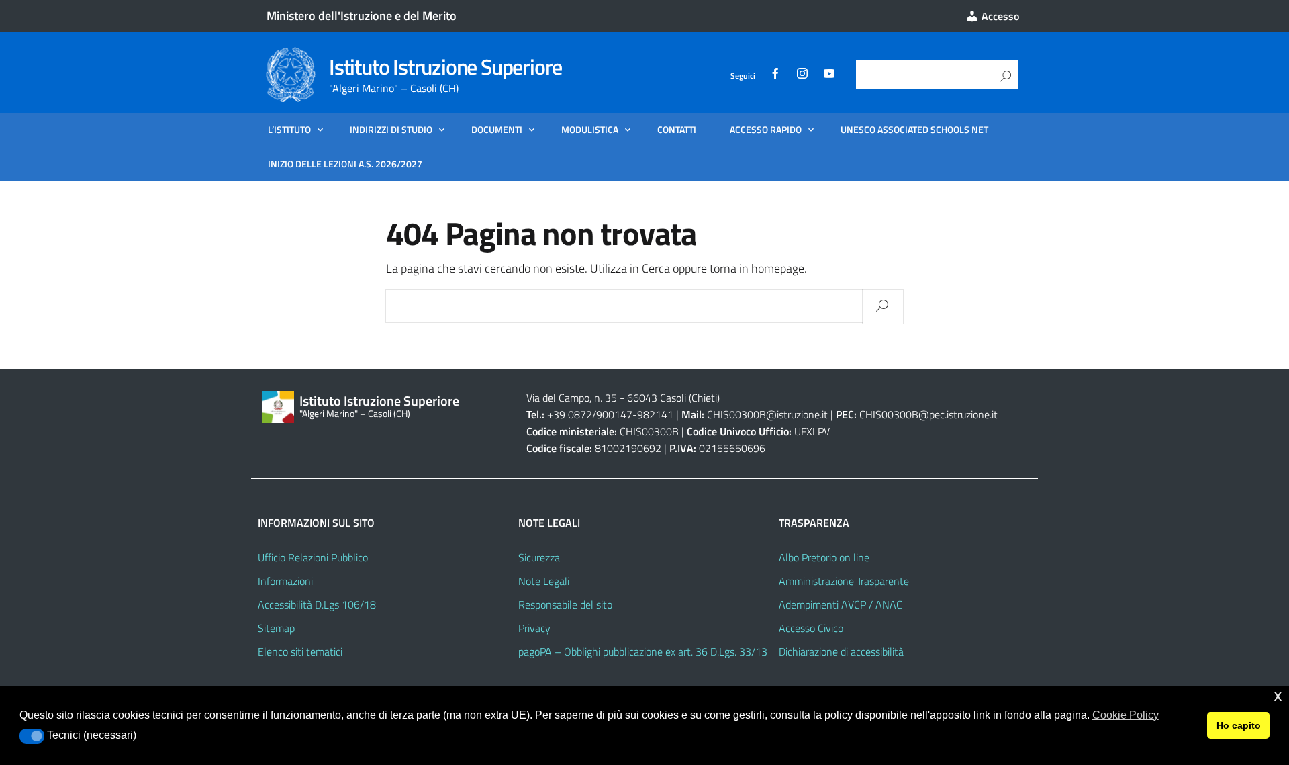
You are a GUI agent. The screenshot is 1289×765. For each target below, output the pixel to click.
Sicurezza (539, 557)
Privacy (534, 628)
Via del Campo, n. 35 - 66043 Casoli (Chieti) (623, 398)
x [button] (1278, 695)
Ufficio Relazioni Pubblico (313, 557)
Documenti (496, 129)
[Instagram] (802, 75)
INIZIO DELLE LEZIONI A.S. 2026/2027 (345, 164)
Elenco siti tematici (300, 651)
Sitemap (276, 628)
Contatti (676, 129)
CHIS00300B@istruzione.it (767, 414)
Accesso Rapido (766, 129)
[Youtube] (829, 75)
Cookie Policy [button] (1125, 715)
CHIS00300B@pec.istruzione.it (928, 414)
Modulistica (589, 129)
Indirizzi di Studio (391, 129)
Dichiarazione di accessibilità (841, 651)
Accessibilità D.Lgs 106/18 (317, 604)
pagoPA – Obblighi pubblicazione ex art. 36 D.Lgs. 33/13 (642, 651)
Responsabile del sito (565, 604)
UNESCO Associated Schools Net (914, 129)
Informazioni (285, 581)
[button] (31, 736)
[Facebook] (775, 75)
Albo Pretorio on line (824, 557)
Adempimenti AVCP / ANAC (840, 604)
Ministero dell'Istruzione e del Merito (362, 16)
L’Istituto (289, 129)
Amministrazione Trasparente (844, 581)
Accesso (999, 16)
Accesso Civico (811, 628)
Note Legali (543, 581)
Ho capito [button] (1238, 725)
